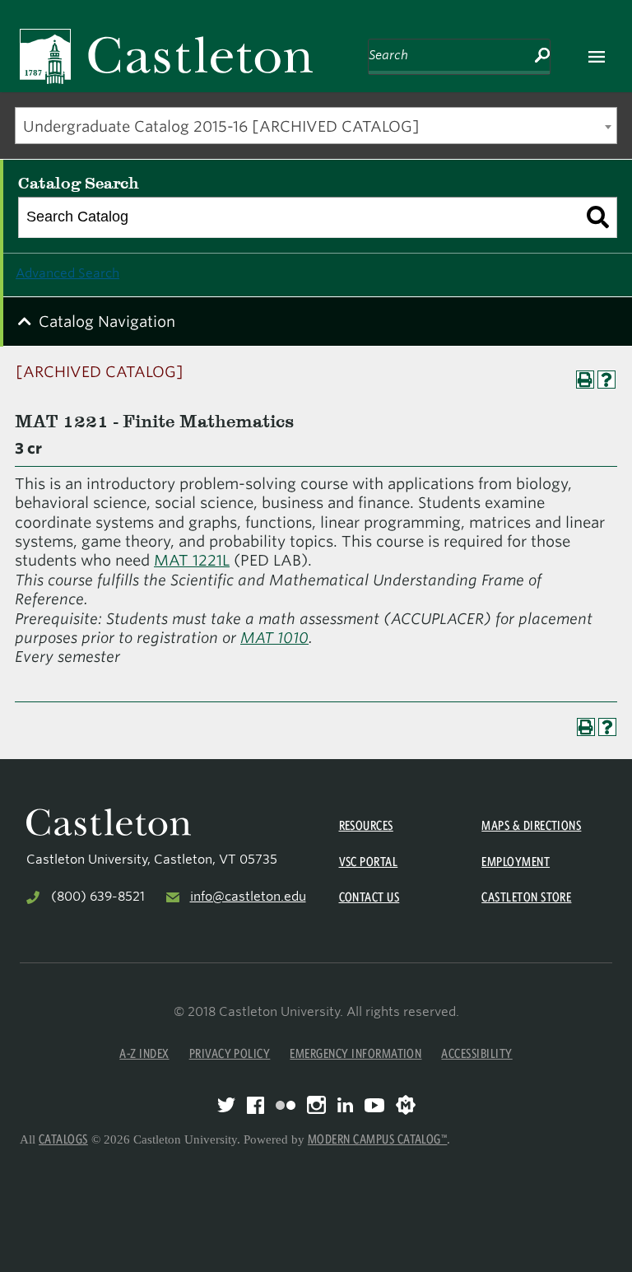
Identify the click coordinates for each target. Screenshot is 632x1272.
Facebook (255, 1105)
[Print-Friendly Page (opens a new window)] (585, 379)
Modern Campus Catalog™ (378, 1139)
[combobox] (316, 125)
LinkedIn (345, 1104)
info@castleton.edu (248, 896)
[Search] (598, 217)
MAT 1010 (274, 637)
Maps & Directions (531, 825)
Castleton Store (526, 897)
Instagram (316, 1105)
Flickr (285, 1105)
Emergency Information (355, 1053)
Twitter (226, 1104)
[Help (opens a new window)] (606, 379)
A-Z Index (144, 1053)
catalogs (63, 1139)
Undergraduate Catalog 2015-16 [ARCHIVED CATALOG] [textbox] (221, 126)
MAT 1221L (192, 560)
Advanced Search (67, 273)
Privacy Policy (230, 1053)
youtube (374, 1105)
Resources (366, 825)
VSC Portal (368, 861)
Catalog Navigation (107, 321)
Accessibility (476, 1053)
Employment (515, 861)
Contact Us (369, 897)
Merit (406, 1105)
